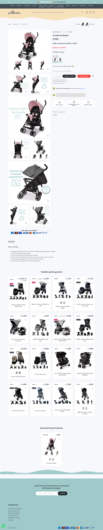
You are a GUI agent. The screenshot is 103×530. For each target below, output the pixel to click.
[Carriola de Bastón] (51, 446)
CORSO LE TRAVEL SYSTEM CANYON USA (18, 305)
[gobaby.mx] (14, 12)
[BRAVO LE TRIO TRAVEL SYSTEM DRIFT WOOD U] (62, 327)
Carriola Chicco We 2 (40, 410)
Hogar (9, 24)
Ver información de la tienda (58, 83)
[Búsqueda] (81, 12)
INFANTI (56, 278)
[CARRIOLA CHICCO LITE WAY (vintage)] (85, 396)
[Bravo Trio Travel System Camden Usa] (18, 327)
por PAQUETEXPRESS (60, 2)
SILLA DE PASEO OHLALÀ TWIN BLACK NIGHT (62, 374)
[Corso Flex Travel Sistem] (18, 396)
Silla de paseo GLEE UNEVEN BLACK (62, 410)
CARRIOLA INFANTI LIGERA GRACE (63, 307)
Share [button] (55, 115)
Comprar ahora (84, 76)
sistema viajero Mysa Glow (18, 376)
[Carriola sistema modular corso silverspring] (85, 290)
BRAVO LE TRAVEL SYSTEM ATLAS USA (40, 304)
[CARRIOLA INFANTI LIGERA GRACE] (62, 290)
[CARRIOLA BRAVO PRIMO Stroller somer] (85, 327)
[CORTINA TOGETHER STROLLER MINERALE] (85, 360)
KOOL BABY (45, 434)
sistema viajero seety (40, 374)
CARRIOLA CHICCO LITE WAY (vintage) (84, 413)
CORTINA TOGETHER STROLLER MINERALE (85, 374)
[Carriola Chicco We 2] (40, 396)
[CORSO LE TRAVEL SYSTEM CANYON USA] (18, 291)
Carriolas (15, 24)
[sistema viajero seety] (40, 360)
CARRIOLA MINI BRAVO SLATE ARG (40, 340)
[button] (8, 2)
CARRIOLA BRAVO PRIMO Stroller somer (85, 340)
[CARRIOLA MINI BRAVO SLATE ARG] (40, 327)
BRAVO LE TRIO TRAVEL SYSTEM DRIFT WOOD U (62, 340)
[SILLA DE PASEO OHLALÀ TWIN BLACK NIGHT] (62, 360)
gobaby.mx (14, 527)
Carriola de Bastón (51, 463)
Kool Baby (61, 52)
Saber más (82, 88)
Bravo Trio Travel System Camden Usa (18, 340)
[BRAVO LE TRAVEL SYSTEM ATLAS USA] (40, 290)
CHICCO (11, 279)
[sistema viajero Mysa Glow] (18, 360)
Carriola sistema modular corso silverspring (84, 304)
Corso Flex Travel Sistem (18, 410)
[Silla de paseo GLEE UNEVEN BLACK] (62, 396)
